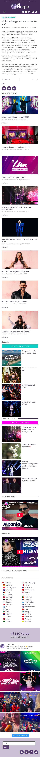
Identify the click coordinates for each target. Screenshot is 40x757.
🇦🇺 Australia (8, 590)
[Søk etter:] (19, 743)
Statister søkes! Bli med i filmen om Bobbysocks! (16, 208)
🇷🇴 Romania (27, 599)
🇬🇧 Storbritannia (28, 607)
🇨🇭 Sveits (25, 609)
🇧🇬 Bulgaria (7, 595)
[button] (4, 11)
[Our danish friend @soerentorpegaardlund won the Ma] (30, 702)
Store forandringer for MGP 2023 (15, 117)
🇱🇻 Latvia (7, 619)
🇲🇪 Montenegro (28, 590)
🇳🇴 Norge (26, 592)
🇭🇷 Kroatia (7, 614)
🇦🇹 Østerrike (27, 619)
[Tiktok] (36, 12)
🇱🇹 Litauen (7, 621)
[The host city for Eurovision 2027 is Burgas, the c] (30, 661)
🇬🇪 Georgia (7, 604)
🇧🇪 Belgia (7, 592)
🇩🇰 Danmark (8, 597)
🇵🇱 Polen (25, 595)
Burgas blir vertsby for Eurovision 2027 (29, 352)
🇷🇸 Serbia (26, 604)
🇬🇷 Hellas (6, 607)
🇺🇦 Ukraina (26, 621)
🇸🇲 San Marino (28, 602)
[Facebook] (23, 12)
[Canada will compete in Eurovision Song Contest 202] (10, 681)
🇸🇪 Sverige (26, 611)
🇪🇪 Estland (7, 599)
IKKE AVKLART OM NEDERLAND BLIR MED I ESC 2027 (20, 240)
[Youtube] (26, 12)
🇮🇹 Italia (6, 611)
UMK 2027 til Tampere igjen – (14, 177)
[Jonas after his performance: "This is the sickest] (10, 702)
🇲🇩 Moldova (27, 587)
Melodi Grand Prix (9, 17)
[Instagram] (29, 12)
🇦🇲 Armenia (7, 585)
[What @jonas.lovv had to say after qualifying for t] (10, 722)
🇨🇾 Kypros (7, 616)
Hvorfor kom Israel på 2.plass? (14, 301)
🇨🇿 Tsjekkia (26, 614)
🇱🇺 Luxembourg (28, 582)
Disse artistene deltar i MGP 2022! (16, 147)
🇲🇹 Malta (25, 585)
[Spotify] (33, 12)
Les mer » (5, 123)
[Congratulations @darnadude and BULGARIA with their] (30, 681)
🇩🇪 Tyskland (27, 616)
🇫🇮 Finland (7, 602)
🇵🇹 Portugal (27, 597)
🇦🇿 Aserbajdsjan (9, 587)
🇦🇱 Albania (6, 582)
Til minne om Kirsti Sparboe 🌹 (29, 445)
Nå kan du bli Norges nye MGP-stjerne (29, 479)
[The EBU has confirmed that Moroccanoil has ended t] (10, 661)
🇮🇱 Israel (6, 609)
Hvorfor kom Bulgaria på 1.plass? (15, 271)
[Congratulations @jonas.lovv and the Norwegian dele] (30, 722)
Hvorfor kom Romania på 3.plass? (16, 331)
